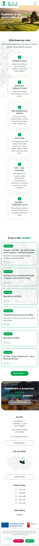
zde (27, 534)
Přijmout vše (29, 540)
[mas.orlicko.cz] (10, 4)
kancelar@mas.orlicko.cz (20, 437)
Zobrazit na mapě (19, 477)
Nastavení (8, 538)
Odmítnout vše (18, 540)
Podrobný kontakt (19, 443)
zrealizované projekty (19, 402)
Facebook (19, 515)
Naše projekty (9, 22)
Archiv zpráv (18, 373)
